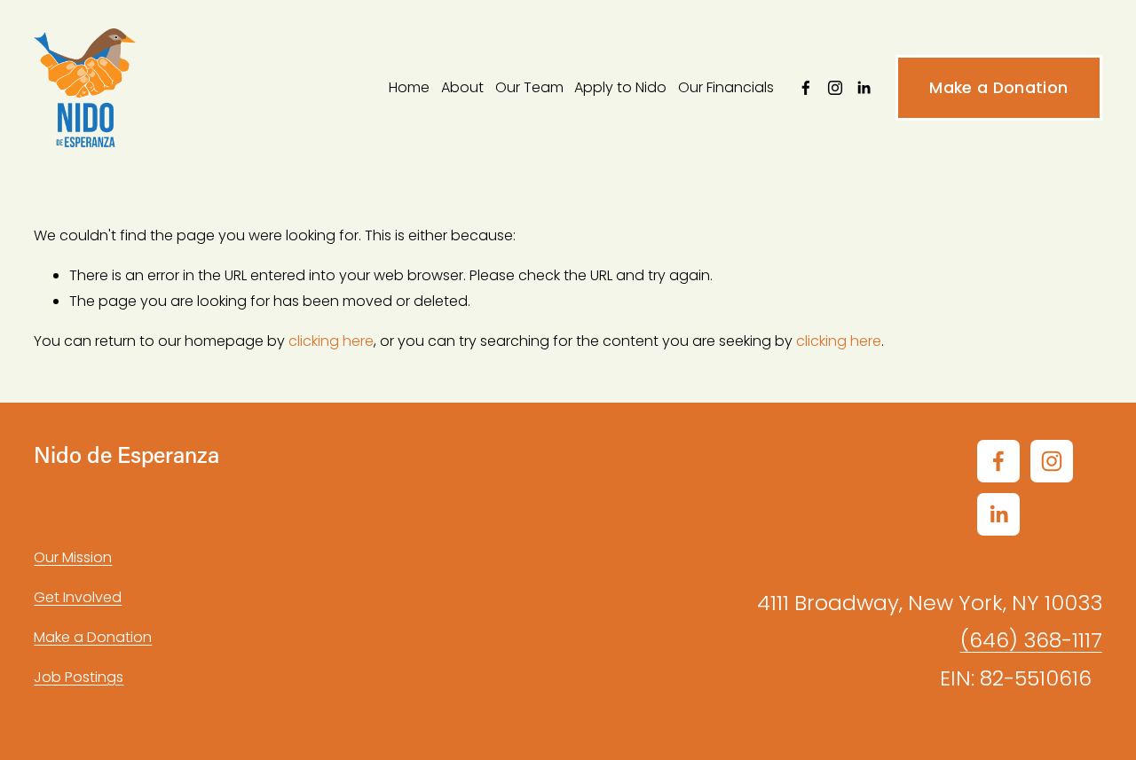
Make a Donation (998, 87)
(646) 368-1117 (1031, 639)
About (462, 87)
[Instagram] (835, 88)
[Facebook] (806, 88)
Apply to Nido (620, 87)
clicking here (331, 341)
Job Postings (78, 677)
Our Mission (73, 557)
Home (409, 87)
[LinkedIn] (863, 88)
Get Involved (78, 597)
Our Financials (726, 87)
